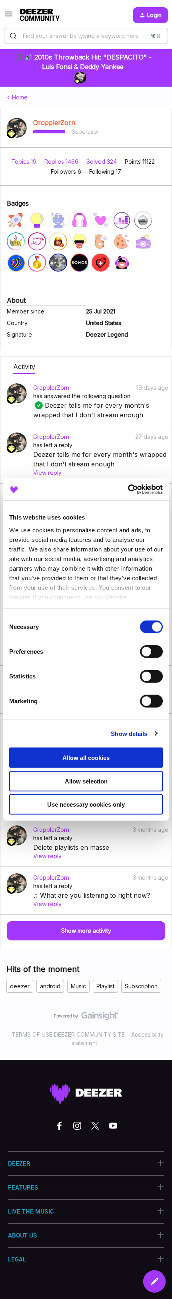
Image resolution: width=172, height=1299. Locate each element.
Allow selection (86, 780)
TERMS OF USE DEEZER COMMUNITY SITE (68, 1034)
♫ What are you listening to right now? (91, 895)
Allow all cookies (86, 757)
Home (20, 97)
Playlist (105, 986)
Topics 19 (24, 161)
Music (78, 986)
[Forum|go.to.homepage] (40, 15)
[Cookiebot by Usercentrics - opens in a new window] (128, 489)
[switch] (151, 651)
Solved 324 (102, 161)
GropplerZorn (54, 123)
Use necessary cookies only (86, 804)
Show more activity (86, 930)
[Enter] (13, 36)
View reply (47, 472)
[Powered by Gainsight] (86, 1018)
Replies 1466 (62, 161)
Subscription (141, 986)
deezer (20, 986)
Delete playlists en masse (71, 847)
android (50, 986)
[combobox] (86, 36)
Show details (129, 733)
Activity (24, 367)
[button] (9, 16)
